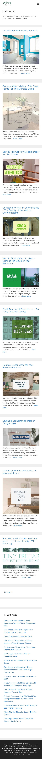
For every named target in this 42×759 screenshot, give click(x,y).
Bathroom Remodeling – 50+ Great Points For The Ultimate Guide (21, 87)
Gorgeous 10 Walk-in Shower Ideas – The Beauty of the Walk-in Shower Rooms (21, 210)
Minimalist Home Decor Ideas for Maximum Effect (20, 471)
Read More (25, 73)
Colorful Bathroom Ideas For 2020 (20, 30)
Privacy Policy (20, 754)
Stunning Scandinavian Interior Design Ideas (19, 422)
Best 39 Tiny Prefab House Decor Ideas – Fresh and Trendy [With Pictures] (20, 541)
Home (13, 754)
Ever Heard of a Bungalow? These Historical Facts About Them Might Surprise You (18, 669)
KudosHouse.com (20, 743)
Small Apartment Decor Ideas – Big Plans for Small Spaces (21, 310)
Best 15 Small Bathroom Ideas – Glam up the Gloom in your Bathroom (19, 261)
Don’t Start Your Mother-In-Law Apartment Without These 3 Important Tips (19, 623)
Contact (28, 754)
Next (10, 592)
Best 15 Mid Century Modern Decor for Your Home (21, 153)
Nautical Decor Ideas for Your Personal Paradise (18, 366)
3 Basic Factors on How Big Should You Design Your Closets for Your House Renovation (20, 698)
